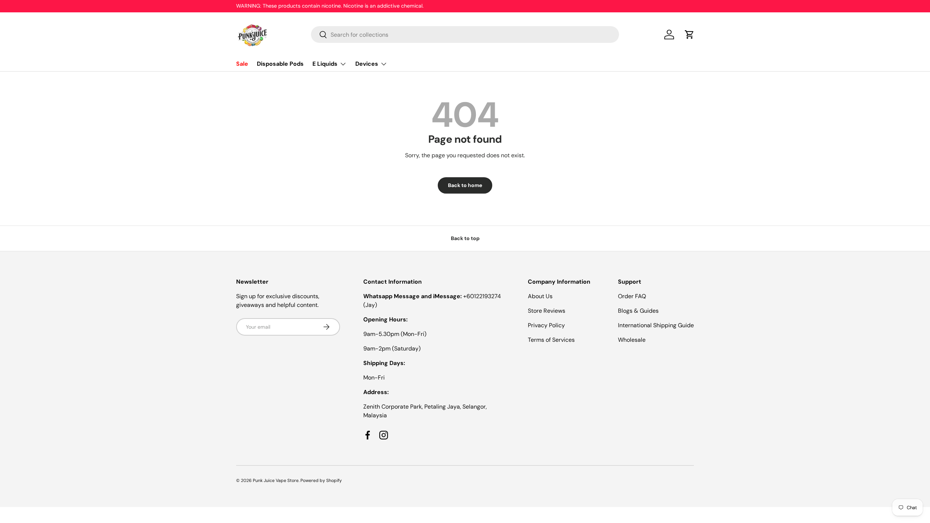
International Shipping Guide (656, 325)
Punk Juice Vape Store (276, 480)
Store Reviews (546, 311)
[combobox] (465, 34)
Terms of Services (551, 340)
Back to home (465, 185)
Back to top (465, 238)
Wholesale (632, 340)
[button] (690, 34)
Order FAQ (632, 296)
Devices (366, 64)
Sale (242, 64)
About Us (540, 296)
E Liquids (324, 64)
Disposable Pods (280, 64)
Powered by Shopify (321, 480)
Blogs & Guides (638, 311)
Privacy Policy (546, 325)
